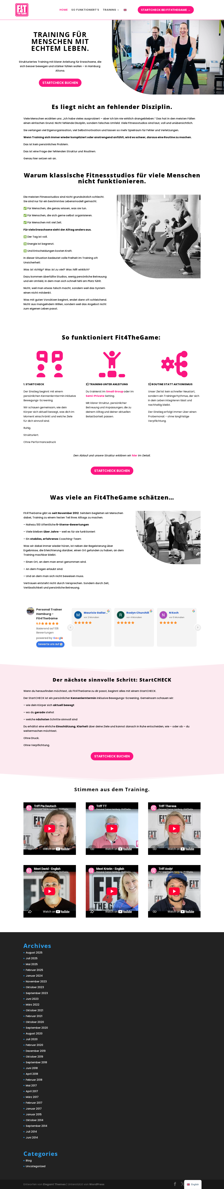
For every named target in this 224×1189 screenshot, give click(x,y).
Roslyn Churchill (137, 613)
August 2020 (34, 1033)
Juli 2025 (32, 958)
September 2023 (37, 993)
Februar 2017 (34, 1103)
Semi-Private (95, 396)
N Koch (174, 613)
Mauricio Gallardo (96, 613)
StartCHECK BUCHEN (60, 82)
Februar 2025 (34, 970)
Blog (29, 1160)
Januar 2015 (34, 1114)
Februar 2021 (34, 1016)
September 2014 (36, 1126)
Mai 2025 (32, 964)
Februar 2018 (34, 1080)
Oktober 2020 (35, 1022)
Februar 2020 (34, 1045)
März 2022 (32, 1005)
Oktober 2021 (34, 1010)
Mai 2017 (31, 1085)
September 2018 (36, 1062)
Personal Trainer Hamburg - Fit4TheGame (49, 613)
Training (109, 10)
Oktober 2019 (34, 1057)
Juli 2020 (32, 1039)
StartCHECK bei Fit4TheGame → (166, 10)
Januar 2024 (34, 976)
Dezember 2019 (36, 1051)
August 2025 (34, 952)
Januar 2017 (34, 1109)
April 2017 (32, 1091)
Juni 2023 (32, 999)
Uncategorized (35, 1166)
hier (134, 455)
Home (64, 10)
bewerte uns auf (48, 644)
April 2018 (32, 1074)
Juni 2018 (32, 1068)
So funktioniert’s (85, 10)
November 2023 (36, 981)
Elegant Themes (54, 1184)
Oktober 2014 (34, 1120)
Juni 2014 (32, 1137)
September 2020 (37, 1028)
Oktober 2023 (35, 987)
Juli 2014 (31, 1132)
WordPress (96, 1184)
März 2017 (32, 1097)
